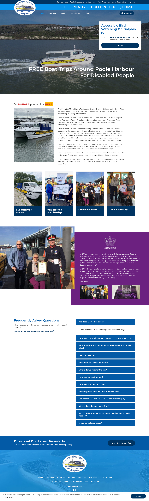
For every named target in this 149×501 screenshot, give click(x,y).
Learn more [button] (8, 498)
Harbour (126, 37)
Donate (120, 45)
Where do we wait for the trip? (93, 370)
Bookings (128, 13)
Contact (71, 477)
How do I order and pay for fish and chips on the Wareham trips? (105, 346)
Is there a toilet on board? (90, 423)
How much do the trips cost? (92, 384)
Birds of (113, 37)
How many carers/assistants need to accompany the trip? (105, 338)
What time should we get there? (93, 363)
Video (86, 13)
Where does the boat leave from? (94, 406)
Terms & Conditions (59, 481)
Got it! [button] (138, 496)
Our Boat (52, 13)
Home (43, 13)
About (63, 13)
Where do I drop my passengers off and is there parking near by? (104, 414)
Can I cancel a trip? (87, 355)
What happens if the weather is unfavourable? (99, 392)
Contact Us (75, 13)
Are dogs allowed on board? (91, 322)
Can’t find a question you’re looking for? (33, 331)
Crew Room (107, 477)
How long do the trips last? (91, 377)
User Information (92, 481)
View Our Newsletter (121, 443)
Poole (119, 37)
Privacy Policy (76, 481)
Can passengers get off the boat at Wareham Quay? (102, 399)
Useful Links (94, 477)
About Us (61, 477)
